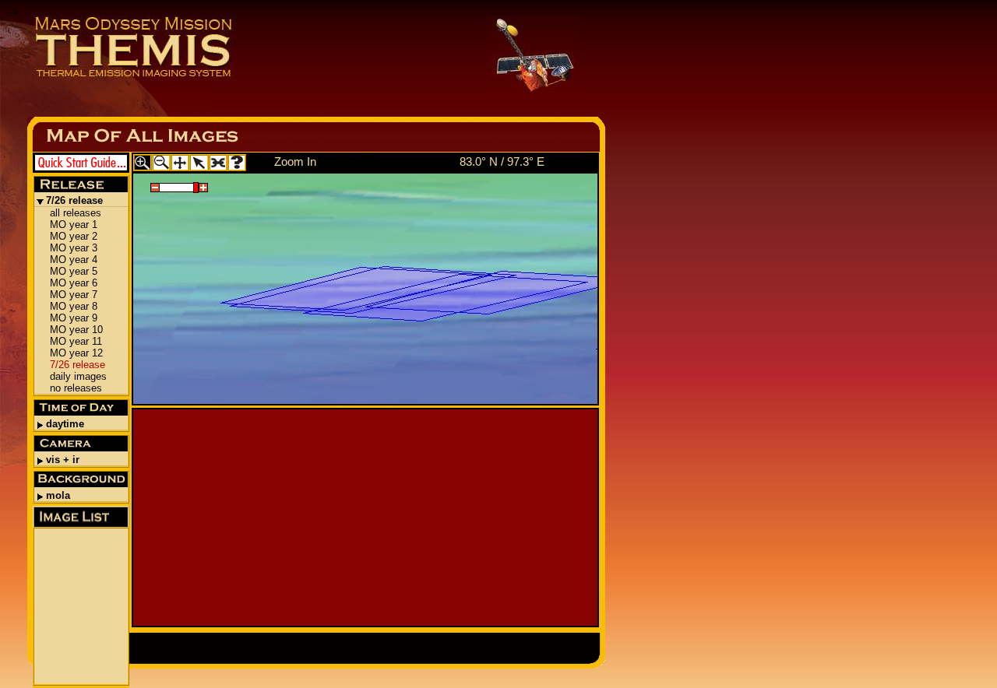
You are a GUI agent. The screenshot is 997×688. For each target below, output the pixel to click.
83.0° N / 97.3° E (502, 161)
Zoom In (295, 161)
